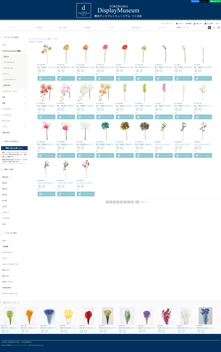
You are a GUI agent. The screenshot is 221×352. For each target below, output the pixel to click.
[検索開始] (209, 27)
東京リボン (6, 270)
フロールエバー (7, 252)
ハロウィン (6, 212)
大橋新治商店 (6, 288)
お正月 (4, 206)
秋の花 (4, 195)
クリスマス (6, 218)
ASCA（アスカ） (8, 282)
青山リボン (6, 276)
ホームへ (12, 27)
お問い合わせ (136, 27)
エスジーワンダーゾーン (10, 264)
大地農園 (5, 246)
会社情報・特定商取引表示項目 (11, 342)
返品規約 (87, 27)
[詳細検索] (205, 27)
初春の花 (5, 177)
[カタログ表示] (218, 27)
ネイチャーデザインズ (9, 293)
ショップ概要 (37, 27)
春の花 (4, 183)
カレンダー (162, 27)
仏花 (3, 224)
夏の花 (4, 189)
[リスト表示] (214, 27)
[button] (2, 319)
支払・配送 (63, 27)
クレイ (4, 258)
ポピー (4, 240)
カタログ (111, 27)
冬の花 (4, 200)
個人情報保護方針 (27, 342)
